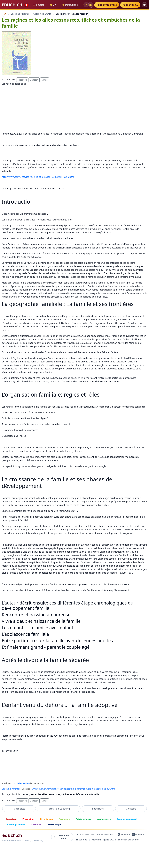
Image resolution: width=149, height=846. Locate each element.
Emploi (40, 4)
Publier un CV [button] (130, 4)
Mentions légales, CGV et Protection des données (116, 839)
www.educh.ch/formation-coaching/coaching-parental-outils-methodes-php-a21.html (73, 788)
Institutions (71, 4)
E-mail (44, 79)
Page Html (98, 808)
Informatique (54, 824)
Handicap (36, 824)
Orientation (46, 818)
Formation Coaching (58, 808)
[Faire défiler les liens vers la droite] (86, 4)
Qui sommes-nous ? (85, 834)
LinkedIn (34, 79)
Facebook (22, 79)
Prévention (28, 818)
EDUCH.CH (15, 4)
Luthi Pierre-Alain (21, 783)
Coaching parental (127, 818)
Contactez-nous (105, 834)
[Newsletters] (90, 5)
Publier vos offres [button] (107, 4)
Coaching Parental (11, 788)
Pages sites (19, 808)
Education (11, 818)
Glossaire (131, 808)
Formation (64, 818)
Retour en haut (64, 837)
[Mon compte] (144, 4)
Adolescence (104, 818)
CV (54, 4)
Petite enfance (84, 818)
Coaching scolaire (15, 824)
